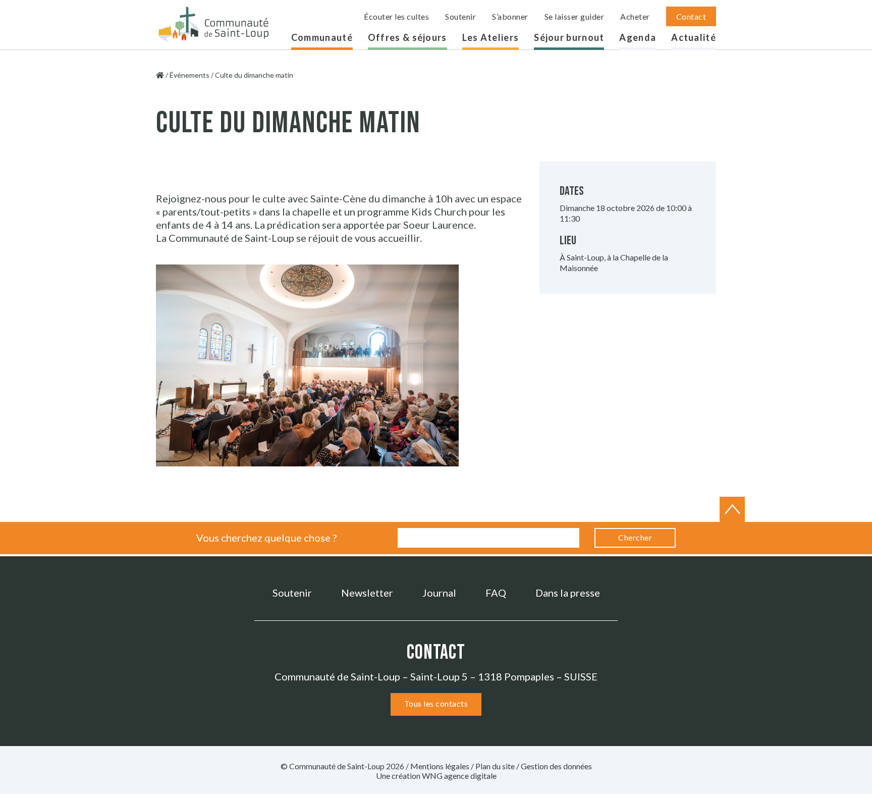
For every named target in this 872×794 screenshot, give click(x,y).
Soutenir (460, 16)
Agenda (637, 37)
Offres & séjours (407, 37)
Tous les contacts (436, 703)
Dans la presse (567, 593)
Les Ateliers (490, 37)
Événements (189, 75)
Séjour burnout (569, 37)
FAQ (495, 593)
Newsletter (367, 593)
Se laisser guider (574, 16)
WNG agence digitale (459, 775)
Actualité (693, 37)
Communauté (322, 37)
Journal (439, 593)
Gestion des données (556, 766)
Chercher (635, 537)
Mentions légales (439, 766)
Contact (691, 16)
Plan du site (495, 766)
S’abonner (510, 16)
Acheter (635, 16)
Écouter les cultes (396, 16)
